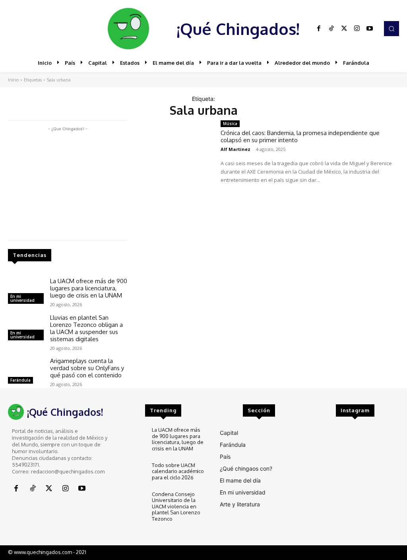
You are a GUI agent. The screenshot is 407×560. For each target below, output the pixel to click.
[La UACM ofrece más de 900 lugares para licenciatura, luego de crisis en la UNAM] (26, 292)
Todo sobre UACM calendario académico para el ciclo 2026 (178, 471)
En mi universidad (22, 298)
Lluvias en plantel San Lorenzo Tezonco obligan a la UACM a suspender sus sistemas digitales (86, 328)
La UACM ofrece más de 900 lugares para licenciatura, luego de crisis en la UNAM (88, 288)
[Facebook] (318, 28)
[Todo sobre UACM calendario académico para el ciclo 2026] (132, 472)
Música (230, 123)
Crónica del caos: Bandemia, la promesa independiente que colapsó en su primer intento (300, 136)
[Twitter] (344, 28)
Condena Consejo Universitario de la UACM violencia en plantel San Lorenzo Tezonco (176, 506)
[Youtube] (369, 28)
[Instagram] (357, 28)
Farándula (20, 380)
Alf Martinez (235, 149)
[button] (391, 28)
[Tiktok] (331, 28)
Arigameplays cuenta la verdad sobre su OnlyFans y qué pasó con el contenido (87, 368)
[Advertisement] (67, 182)
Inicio (13, 80)
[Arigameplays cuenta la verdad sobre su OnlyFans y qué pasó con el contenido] (26, 371)
